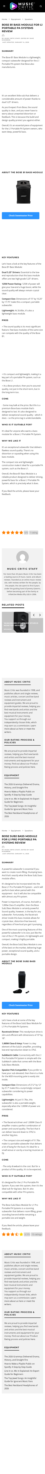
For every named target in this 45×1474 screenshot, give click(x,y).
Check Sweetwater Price (20, 215)
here (33, 767)
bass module (24, 918)
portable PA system (23, 377)
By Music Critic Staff (11, 38)
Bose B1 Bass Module (23, 473)
